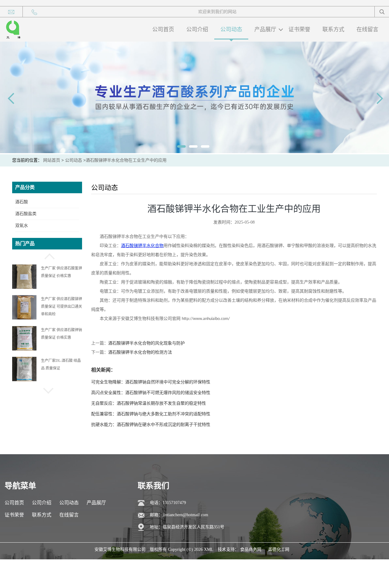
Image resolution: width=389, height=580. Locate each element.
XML (208, 549)
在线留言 (367, 29)
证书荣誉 (299, 29)
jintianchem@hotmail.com (185, 515)
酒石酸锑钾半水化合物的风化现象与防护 (146, 343)
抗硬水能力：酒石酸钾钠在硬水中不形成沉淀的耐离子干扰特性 (150, 424)
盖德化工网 (278, 549)
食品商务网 (250, 549)
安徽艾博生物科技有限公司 (120, 549)
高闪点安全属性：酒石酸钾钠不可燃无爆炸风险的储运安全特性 (150, 392)
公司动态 (231, 29)
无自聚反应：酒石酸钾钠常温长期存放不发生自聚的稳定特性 (148, 403)
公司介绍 (197, 29)
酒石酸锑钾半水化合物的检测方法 (140, 352)
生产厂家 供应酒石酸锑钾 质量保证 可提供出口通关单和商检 (61, 276)
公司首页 (163, 29)
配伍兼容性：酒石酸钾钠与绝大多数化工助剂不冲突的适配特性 (150, 414)
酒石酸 (21, 202)
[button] (47, 255)
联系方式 (333, 29)
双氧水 (21, 225)
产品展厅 (265, 29)
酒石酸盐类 (25, 213)
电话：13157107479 (168, 502)
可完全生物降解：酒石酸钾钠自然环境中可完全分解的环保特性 (150, 382)
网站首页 (51, 160)
